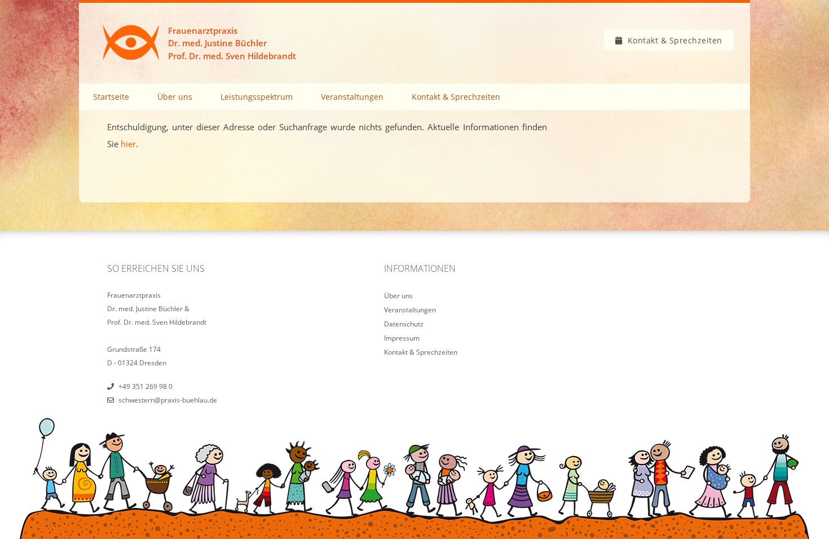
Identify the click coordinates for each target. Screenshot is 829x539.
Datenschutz (404, 324)
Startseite (111, 96)
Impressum (402, 338)
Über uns (174, 96)
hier (128, 143)
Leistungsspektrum (257, 96)
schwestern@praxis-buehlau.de (167, 400)
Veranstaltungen (352, 96)
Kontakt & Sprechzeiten (675, 40)
